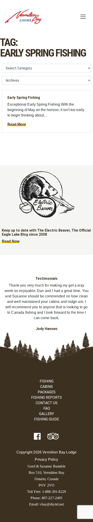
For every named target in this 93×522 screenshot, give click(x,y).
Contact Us (47, 403)
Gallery (46, 414)
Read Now (10, 241)
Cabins (46, 386)
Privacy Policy (46, 459)
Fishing (46, 381)
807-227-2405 (52, 498)
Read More (16, 124)
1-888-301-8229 (54, 492)
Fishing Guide (46, 419)
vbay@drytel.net (52, 504)
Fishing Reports (46, 397)
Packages (47, 392)
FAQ (46, 408)
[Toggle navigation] (83, 16)
